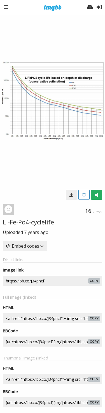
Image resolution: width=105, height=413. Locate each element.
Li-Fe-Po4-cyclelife (28, 222)
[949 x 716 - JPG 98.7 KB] (71, 195)
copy (94, 280)
